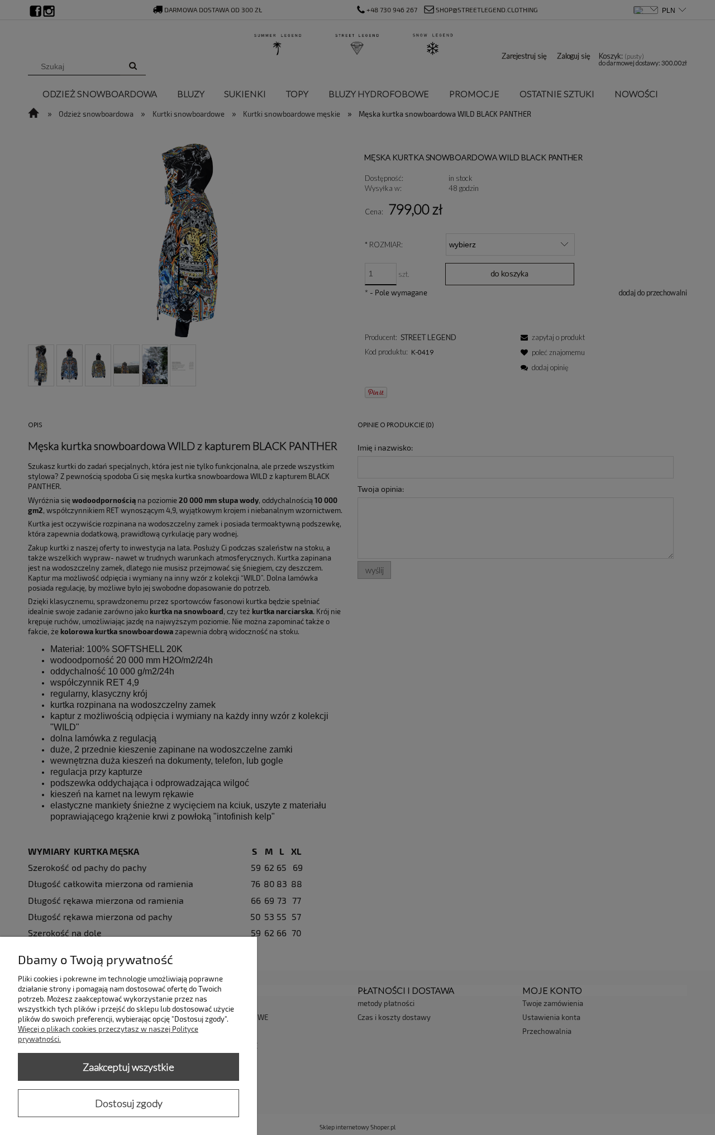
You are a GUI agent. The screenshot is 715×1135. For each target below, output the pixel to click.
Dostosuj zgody (129, 1103)
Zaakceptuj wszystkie (128, 1067)
